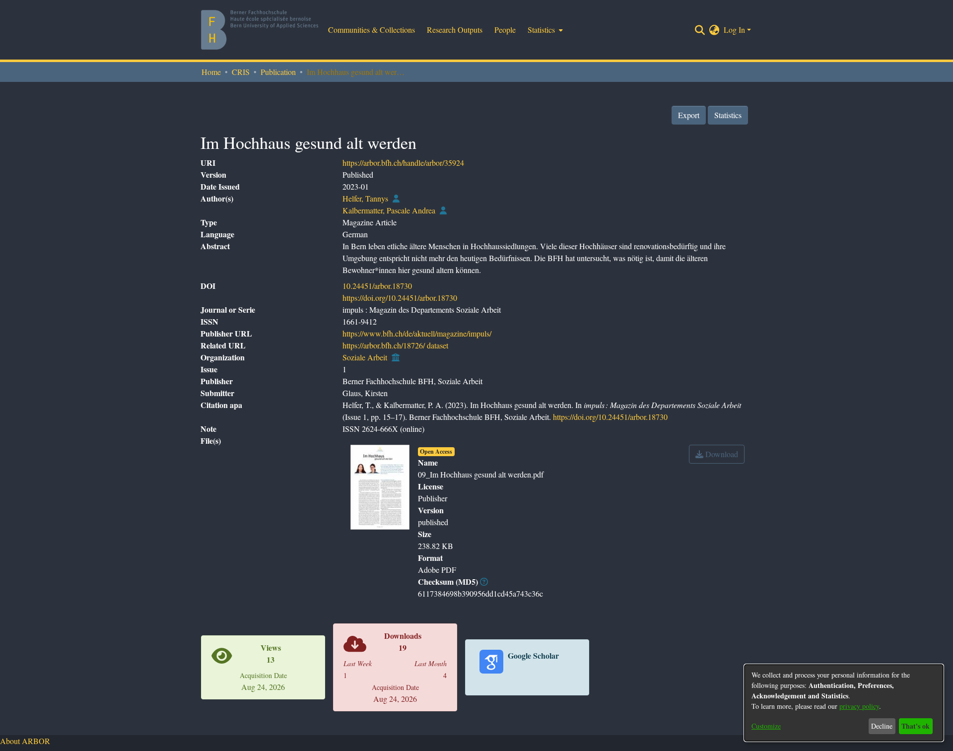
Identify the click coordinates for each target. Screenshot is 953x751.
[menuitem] (544, 30)
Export (688, 115)
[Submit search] (700, 30)
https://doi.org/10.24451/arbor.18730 (399, 297)
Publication (278, 72)
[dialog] (844, 703)
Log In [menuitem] (734, 29)
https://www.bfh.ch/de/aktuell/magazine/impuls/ (416, 333)
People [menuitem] (505, 29)
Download (720, 454)
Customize (766, 726)
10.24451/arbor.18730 (377, 285)
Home (211, 72)
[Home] (259, 30)
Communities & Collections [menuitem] (371, 29)
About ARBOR (25, 741)
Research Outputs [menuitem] (454, 29)
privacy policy (859, 706)
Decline (881, 726)
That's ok (915, 726)
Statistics (728, 115)
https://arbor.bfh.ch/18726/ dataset (395, 345)
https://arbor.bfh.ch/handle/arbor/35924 (403, 162)
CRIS (241, 72)
